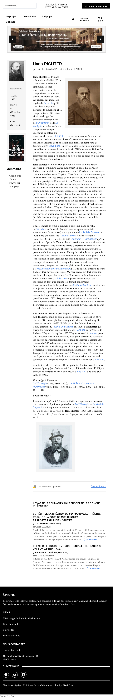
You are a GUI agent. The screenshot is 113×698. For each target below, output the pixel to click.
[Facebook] (6, 675)
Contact (10, 22)
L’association (29, 16)
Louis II (59, 136)
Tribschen (41, 229)
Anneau (81, 330)
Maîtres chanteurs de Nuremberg (54, 268)
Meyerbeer (54, 146)
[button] (100, 39)
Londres (93, 333)
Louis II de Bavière (89, 232)
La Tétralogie (82, 404)
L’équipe (47, 16)
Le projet (11, 16)
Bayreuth (48, 103)
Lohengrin (76, 239)
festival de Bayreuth (63, 326)
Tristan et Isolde (67, 235)
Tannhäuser (90, 239)
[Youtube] (15, 675)
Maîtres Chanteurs (82, 285)
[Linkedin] (23, 675)
